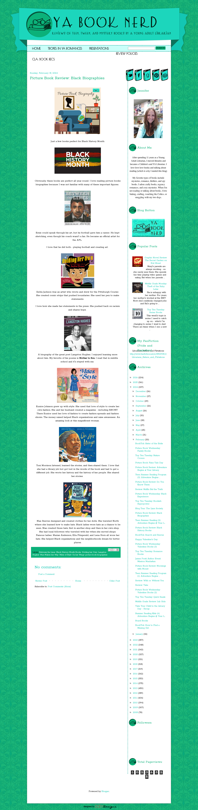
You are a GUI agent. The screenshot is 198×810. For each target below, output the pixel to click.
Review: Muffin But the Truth (149, 489)
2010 (135, 702)
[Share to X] (114, 549)
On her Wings (78, 555)
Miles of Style (65, 555)
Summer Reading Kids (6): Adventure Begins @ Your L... (150, 615)
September (141, 406)
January (139, 634)
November (141, 396)
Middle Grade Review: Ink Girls (150, 601)
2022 (135, 645)
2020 (136, 654)
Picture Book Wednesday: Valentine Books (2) (147, 591)
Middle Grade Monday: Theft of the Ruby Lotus (156, 286)
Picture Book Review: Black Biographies (148, 514)
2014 (135, 683)
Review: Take (141, 585)
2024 (136, 387)
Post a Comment (46, 574)
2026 (135, 377)
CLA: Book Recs (43, 59)
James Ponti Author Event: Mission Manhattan (148, 560)
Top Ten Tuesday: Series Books (156, 311)
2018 (135, 664)
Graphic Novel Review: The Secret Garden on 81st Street (156, 260)
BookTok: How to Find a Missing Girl (147, 626)
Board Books (141, 620)
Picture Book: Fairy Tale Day (149, 462)
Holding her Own (89, 552)
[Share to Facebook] (117, 549)
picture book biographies (96, 555)
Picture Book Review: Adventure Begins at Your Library (151, 468)
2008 (136, 712)
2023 (135, 640)
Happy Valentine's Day (146, 539)
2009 (136, 707)
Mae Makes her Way (49, 555)
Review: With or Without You (149, 580)
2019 (135, 659)
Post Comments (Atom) (59, 586)
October (140, 401)
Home (36, 48)
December (141, 391)
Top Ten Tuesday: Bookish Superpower (148, 502)
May (138, 425)
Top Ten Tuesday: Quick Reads (150, 597)
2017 (135, 669)
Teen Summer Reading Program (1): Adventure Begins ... (150, 574)
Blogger (105, 791)
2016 (135, 674)
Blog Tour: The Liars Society (149, 508)
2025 (135, 382)
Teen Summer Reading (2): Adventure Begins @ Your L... (150, 521)
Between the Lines (47, 552)
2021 (135, 649)
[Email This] (109, 549)
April (138, 430)
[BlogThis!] (112, 549)
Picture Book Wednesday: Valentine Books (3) (147, 545)
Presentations (99, 48)
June (138, 420)
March (139, 435)
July (138, 415)
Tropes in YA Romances (65, 48)
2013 (135, 688)
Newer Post (41, 581)
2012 (135, 693)
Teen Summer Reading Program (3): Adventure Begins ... (150, 476)
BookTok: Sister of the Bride (149, 443)
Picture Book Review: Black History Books (148, 529)
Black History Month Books (68, 552)
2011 (135, 698)
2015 (135, 678)
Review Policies (127, 53)
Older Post (114, 581)
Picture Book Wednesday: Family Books (147, 449)
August (139, 410)
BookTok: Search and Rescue (149, 535)
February (140, 439)
